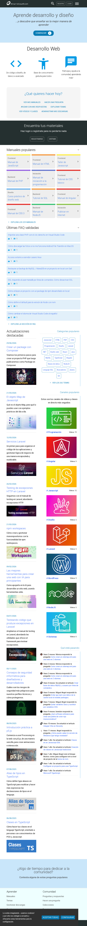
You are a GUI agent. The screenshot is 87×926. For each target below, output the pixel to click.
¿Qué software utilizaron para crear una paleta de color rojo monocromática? (58, 716)
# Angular (50, 461)
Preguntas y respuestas (53, 896)
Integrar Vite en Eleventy (53, 726)
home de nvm (63, 759)
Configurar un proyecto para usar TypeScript (60, 766)
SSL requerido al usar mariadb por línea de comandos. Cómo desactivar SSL (40, 280)
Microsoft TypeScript (51, 773)
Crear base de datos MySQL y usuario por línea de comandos (60, 685)
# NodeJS (51, 607)
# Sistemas (51, 637)
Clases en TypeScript (18, 822)
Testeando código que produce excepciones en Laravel (20, 623)
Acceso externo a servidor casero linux (24, 257)
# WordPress (52, 578)
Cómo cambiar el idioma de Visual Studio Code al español (32, 314)
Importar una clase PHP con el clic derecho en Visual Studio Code (36, 235)
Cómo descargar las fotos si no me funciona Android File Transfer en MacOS (41, 246)
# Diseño (50, 520)
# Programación (53, 432)
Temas (10, 900)
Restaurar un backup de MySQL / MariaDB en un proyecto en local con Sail (40, 268)
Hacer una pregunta (51, 900)
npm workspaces (16, 528)
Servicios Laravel (16, 441)
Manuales (11, 896)
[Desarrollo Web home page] (17, 3)
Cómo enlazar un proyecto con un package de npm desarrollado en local (38, 291)
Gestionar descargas (16, 905)
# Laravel (50, 549)
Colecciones (48, 905)
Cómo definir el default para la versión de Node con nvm (32, 302)
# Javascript (52, 490)
